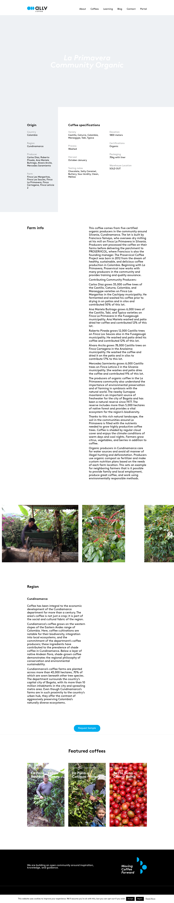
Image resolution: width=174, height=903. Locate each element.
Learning (108, 9)
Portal (143, 9)
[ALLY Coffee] (38, 9)
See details (39, 805)
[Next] (170, 534)
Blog (119, 9)
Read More (150, 899)
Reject (139, 899)
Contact (131, 9)
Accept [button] (130, 899)
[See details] (40, 807)
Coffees (95, 9)
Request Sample (87, 728)
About (82, 9)
